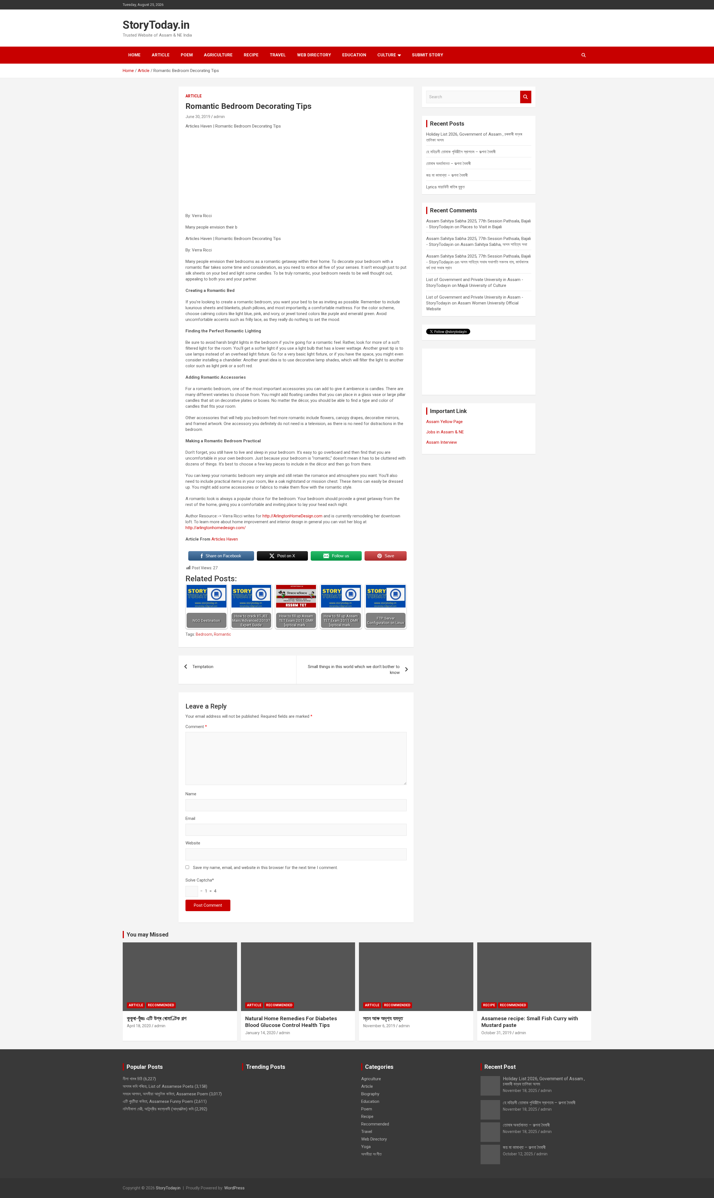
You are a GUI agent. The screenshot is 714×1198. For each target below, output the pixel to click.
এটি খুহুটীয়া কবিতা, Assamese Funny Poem (158, 1101)
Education (354, 54)
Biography (370, 1093)
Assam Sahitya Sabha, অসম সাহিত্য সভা (493, 244)
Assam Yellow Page (444, 421)
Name (190, 793)
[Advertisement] (296, 174)
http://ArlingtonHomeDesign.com (292, 515)
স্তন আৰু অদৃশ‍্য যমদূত (383, 1018)
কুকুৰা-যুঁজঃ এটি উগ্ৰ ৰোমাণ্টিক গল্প (156, 1018)
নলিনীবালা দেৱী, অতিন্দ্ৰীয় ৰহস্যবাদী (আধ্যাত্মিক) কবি (158, 1108)
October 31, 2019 (496, 1033)
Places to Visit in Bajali (481, 226)
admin (219, 116)
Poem (187, 54)
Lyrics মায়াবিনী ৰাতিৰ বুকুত (445, 186)
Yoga (366, 1146)
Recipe (251, 54)
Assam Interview (441, 442)
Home (134, 54)
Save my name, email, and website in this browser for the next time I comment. (265, 867)
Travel (278, 54)
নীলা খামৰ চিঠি (132, 1078)
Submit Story (427, 54)
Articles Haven (224, 539)
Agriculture (218, 54)
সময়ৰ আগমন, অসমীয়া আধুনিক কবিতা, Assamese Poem (165, 1093)
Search (525, 97)
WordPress (234, 1187)
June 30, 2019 (197, 116)
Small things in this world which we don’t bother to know (354, 669)
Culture (386, 54)
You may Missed (147, 934)
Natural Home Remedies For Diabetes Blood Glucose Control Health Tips (291, 1022)
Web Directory (314, 54)
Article (161, 54)
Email (190, 818)
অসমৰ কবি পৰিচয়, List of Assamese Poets (158, 1086)
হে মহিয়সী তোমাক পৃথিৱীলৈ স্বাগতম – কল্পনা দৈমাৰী (461, 151)
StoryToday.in (156, 25)
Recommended (161, 1005)
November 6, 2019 (379, 1026)
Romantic (222, 634)
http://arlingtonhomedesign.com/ (215, 527)
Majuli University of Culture (482, 285)
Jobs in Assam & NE (445, 431)
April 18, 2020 (139, 1026)
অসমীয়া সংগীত (371, 1154)
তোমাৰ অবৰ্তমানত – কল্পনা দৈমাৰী (448, 163)
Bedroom (204, 634)
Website (192, 843)
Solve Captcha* (199, 880)
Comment (196, 726)
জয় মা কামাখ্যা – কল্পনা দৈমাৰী (447, 175)
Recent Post (500, 1066)
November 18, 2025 (520, 1090)
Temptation (202, 666)
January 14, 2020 (260, 1033)
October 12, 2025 (518, 1154)
